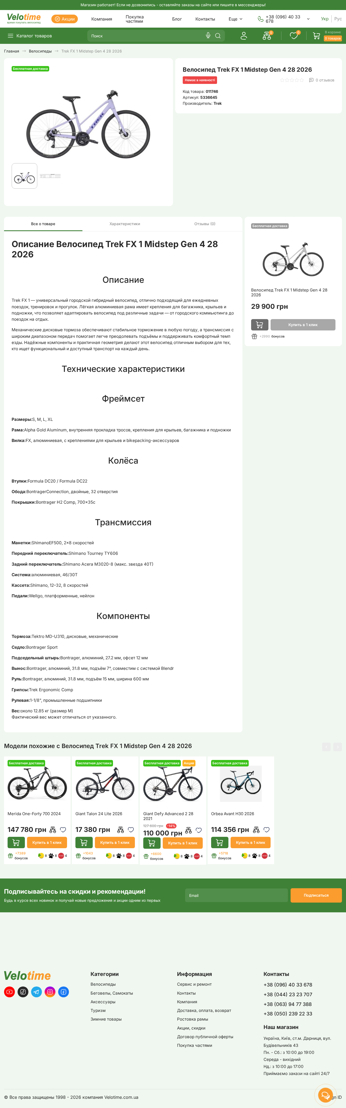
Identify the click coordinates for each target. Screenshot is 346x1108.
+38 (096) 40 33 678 (283, 19)
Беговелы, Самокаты (112, 993)
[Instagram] (50, 991)
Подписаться (316, 895)
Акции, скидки (191, 1028)
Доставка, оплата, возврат (204, 1010)
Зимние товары (106, 1019)
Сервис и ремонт (194, 984)
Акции (68, 19)
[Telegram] (36, 991)
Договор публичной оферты (205, 1036)
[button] (326, 747)
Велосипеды (103, 984)
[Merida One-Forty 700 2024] (37, 784)
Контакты (205, 19)
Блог (177, 19)
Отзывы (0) (204, 223)
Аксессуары (103, 1001)
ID (340, 1097)
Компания (101, 19)
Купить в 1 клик (47, 842)
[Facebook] (63, 991)
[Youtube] (9, 991)
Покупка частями (135, 19)
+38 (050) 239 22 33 (288, 1014)
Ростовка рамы (192, 1019)
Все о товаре (43, 223)
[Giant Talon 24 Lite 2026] (105, 784)
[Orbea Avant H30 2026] (241, 784)
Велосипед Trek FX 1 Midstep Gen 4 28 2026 (289, 292)
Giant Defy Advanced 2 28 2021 (168, 816)
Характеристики (124, 223)
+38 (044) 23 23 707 (288, 994)
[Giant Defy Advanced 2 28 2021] (173, 784)
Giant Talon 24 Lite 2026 (98, 813)
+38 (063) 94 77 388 (288, 1004)
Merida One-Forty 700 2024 (34, 813)
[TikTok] (23, 991)
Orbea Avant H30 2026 (232, 813)
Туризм (98, 1010)
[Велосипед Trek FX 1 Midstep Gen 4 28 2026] (293, 253)
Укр (325, 18)
